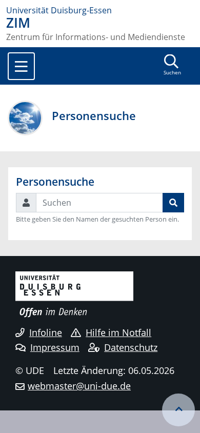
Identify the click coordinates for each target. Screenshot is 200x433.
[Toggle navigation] (21, 66)
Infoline (45, 332)
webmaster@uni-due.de (79, 386)
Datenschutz (130, 347)
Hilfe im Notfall (118, 332)
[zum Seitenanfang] (178, 409)
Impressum (54, 347)
